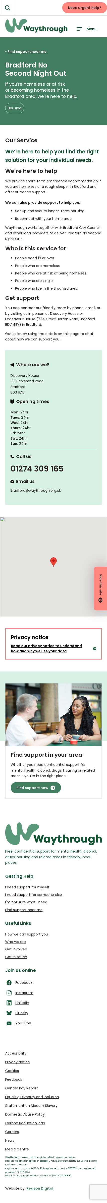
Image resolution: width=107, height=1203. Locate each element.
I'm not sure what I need (26, 902)
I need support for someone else (33, 894)
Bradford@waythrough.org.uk (35, 490)
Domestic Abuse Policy (25, 1114)
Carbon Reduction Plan (25, 1123)
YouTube (23, 1023)
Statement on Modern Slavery (31, 1105)
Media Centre (17, 1149)
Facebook (23, 982)
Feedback (13, 1079)
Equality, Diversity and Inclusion (32, 1096)
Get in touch (16, 956)
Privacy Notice (17, 1062)
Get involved (16, 949)
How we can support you (26, 934)
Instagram (24, 992)
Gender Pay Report (21, 1088)
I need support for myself (27, 887)
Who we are (15, 941)
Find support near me (24, 909)
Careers (12, 1131)
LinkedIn (22, 1002)
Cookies (12, 1070)
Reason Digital (39, 1188)
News (9, 1140)
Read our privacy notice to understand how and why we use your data (46, 648)
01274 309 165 (37, 468)
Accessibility (15, 1053)
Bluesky (21, 1012)
